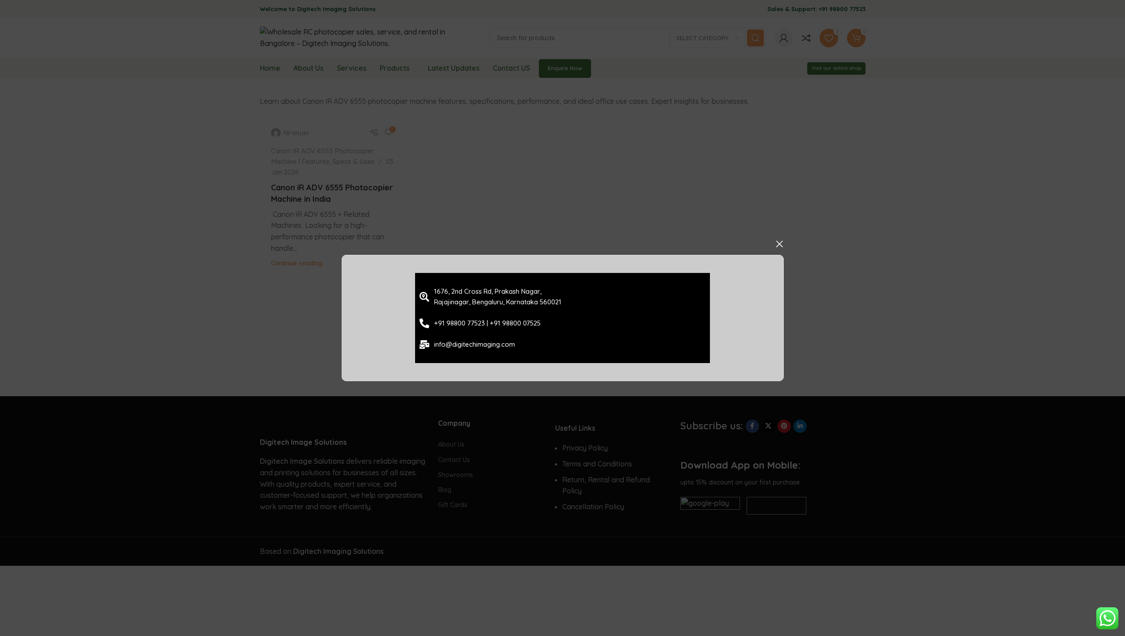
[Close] (779, 244)
